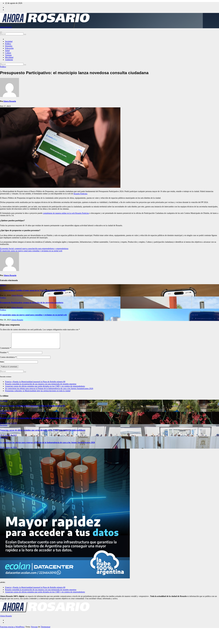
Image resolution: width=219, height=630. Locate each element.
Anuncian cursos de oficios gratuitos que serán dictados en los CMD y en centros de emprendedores (45, 386)
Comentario (5, 348)
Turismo (8, 55)
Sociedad (8, 41)
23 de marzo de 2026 (8, 411)
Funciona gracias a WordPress (12, 627)
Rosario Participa (80, 194)
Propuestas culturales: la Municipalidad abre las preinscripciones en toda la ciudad (37, 391)
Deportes (8, 46)
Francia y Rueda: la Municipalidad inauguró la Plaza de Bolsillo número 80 (35, 382)
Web (2, 362)
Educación (9, 48)
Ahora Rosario (6, 27)
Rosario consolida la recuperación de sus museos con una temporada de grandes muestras (40, 384)
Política (8, 44)
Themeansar (45, 627)
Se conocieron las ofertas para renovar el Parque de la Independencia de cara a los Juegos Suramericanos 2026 (49, 388)
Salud (7, 50)
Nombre (4, 352)
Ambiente (9, 60)
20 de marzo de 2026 (8, 435)
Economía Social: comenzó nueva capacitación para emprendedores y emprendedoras (34, 248)
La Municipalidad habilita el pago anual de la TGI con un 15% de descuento (33, 290)
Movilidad (9, 57)
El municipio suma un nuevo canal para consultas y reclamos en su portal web (31, 251)
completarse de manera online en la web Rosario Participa (66, 213)
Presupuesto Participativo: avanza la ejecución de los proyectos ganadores (31, 302)
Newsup (34, 627)
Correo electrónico (8, 357)
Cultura (8, 53)
